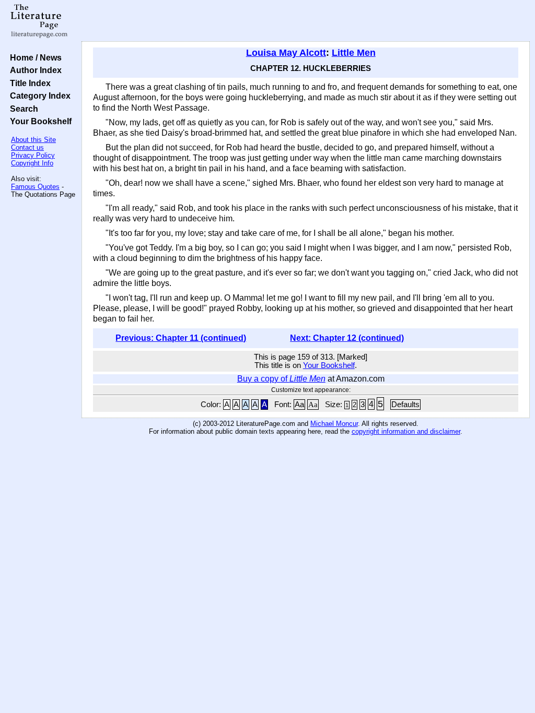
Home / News (34, 57)
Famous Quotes (35, 187)
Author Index (34, 70)
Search (22, 108)
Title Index (28, 83)
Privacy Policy (33, 155)
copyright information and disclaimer (406, 431)
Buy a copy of (281, 378)
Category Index (38, 95)
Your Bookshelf (39, 121)
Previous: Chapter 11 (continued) (180, 338)
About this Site (33, 140)
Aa (299, 404)
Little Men (354, 52)
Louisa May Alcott (286, 52)
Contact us (27, 147)
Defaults (405, 404)
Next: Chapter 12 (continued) (347, 338)
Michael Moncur (334, 423)
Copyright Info (32, 163)
